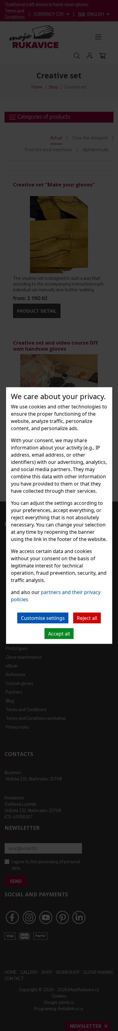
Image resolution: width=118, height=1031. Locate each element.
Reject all (87, 618)
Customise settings (43, 618)
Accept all (59, 633)
